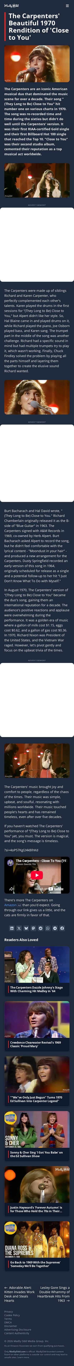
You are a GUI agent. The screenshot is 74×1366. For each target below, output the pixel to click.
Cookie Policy (12, 1315)
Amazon (10, 905)
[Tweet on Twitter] (19, 928)
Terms (8, 1318)
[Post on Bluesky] (26, 928)
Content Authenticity (16, 1333)
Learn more (23, 1357)
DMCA (8, 1322)
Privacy (8, 1311)
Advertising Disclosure (17, 1329)
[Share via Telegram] (55, 928)
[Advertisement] (37, 245)
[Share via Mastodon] (33, 928)
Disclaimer (10, 1326)
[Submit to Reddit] (40, 928)
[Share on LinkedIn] (12, 928)
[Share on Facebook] (62, 928)
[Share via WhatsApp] (48, 928)
